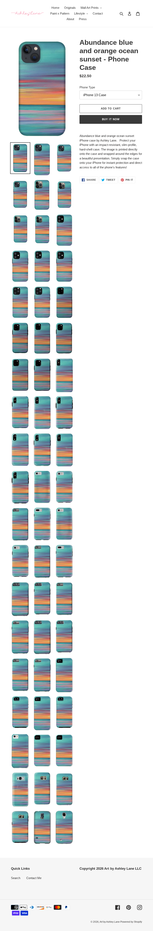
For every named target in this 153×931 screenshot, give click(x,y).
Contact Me (33, 878)
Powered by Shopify (131, 921)
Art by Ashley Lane (110, 921)
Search (15, 878)
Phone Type (87, 87)
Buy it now (111, 119)
